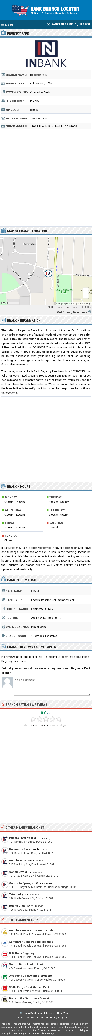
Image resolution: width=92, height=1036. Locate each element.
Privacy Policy (56, 1017)
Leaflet (57, 303)
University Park (19, 849)
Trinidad (15, 894)
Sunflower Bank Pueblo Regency (31, 941)
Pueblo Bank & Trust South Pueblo (32, 930)
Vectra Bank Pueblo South (27, 964)
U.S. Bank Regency (21, 953)
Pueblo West (17, 860)
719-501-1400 (38, 118)
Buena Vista (17, 905)
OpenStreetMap (83, 303)
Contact (68, 1017)
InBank (35, 591)
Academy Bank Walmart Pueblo (30, 975)
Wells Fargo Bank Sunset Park (29, 987)
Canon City (16, 871)
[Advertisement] (46, 178)
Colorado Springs (21, 883)
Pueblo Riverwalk (21, 838)
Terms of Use (42, 1017)
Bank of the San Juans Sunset (29, 998)
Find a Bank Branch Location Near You (45, 1013)
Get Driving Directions (72, 312)
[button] (46, 271)
